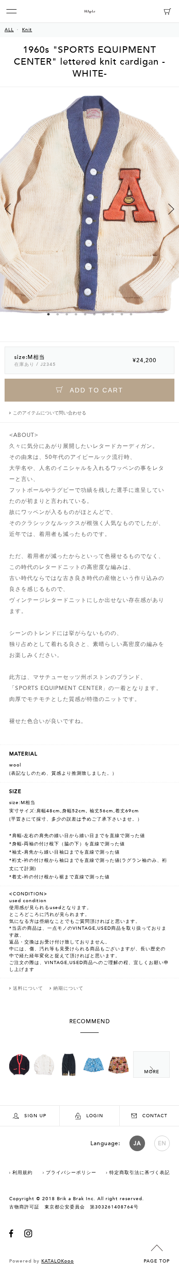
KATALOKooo (57, 1261)
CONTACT (155, 1116)
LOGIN (94, 1116)
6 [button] (94, 314)
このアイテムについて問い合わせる (49, 413)
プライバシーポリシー (71, 1172)
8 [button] (112, 314)
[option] (89, 214)
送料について (28, 988)
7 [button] (103, 314)
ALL (9, 30)
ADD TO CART (95, 390)
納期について (68, 988)
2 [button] (57, 314)
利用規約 (22, 1172)
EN (162, 1143)
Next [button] (171, 209)
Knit (27, 30)
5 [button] (85, 314)
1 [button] (48, 314)
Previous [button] (7, 209)
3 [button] (66, 314)
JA (137, 1143)
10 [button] (130, 314)
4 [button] (75, 314)
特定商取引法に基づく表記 (139, 1172)
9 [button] (121, 314)
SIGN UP (35, 1116)
